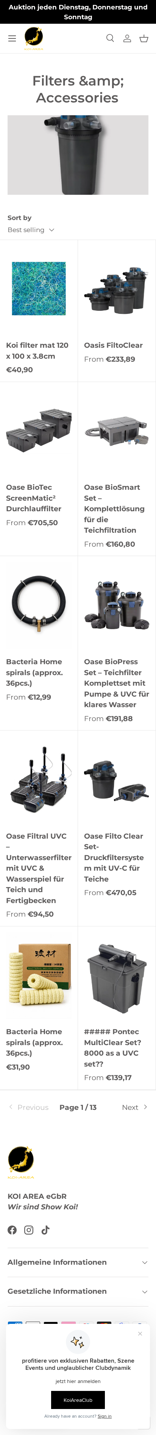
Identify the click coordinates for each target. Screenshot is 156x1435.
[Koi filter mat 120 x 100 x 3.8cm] (39, 289)
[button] (144, 38)
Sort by (19, 218)
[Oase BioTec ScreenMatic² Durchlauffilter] (39, 431)
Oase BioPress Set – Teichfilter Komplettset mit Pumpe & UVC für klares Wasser (116, 683)
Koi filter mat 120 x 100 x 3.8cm (37, 351)
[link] (31, 1107)
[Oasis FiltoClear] (117, 289)
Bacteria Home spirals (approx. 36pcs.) (34, 672)
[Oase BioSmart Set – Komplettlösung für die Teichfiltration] (117, 431)
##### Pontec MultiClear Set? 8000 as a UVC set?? (112, 1047)
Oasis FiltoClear (113, 345)
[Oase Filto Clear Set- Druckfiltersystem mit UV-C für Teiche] (117, 780)
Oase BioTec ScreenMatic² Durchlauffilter (33, 498)
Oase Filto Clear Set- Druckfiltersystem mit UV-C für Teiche (114, 857)
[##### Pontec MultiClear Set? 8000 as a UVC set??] (117, 975)
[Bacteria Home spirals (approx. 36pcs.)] (39, 605)
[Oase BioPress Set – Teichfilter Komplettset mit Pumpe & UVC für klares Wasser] (117, 605)
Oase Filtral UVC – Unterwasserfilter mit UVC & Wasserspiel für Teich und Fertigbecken (39, 868)
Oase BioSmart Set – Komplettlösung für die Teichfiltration (114, 509)
